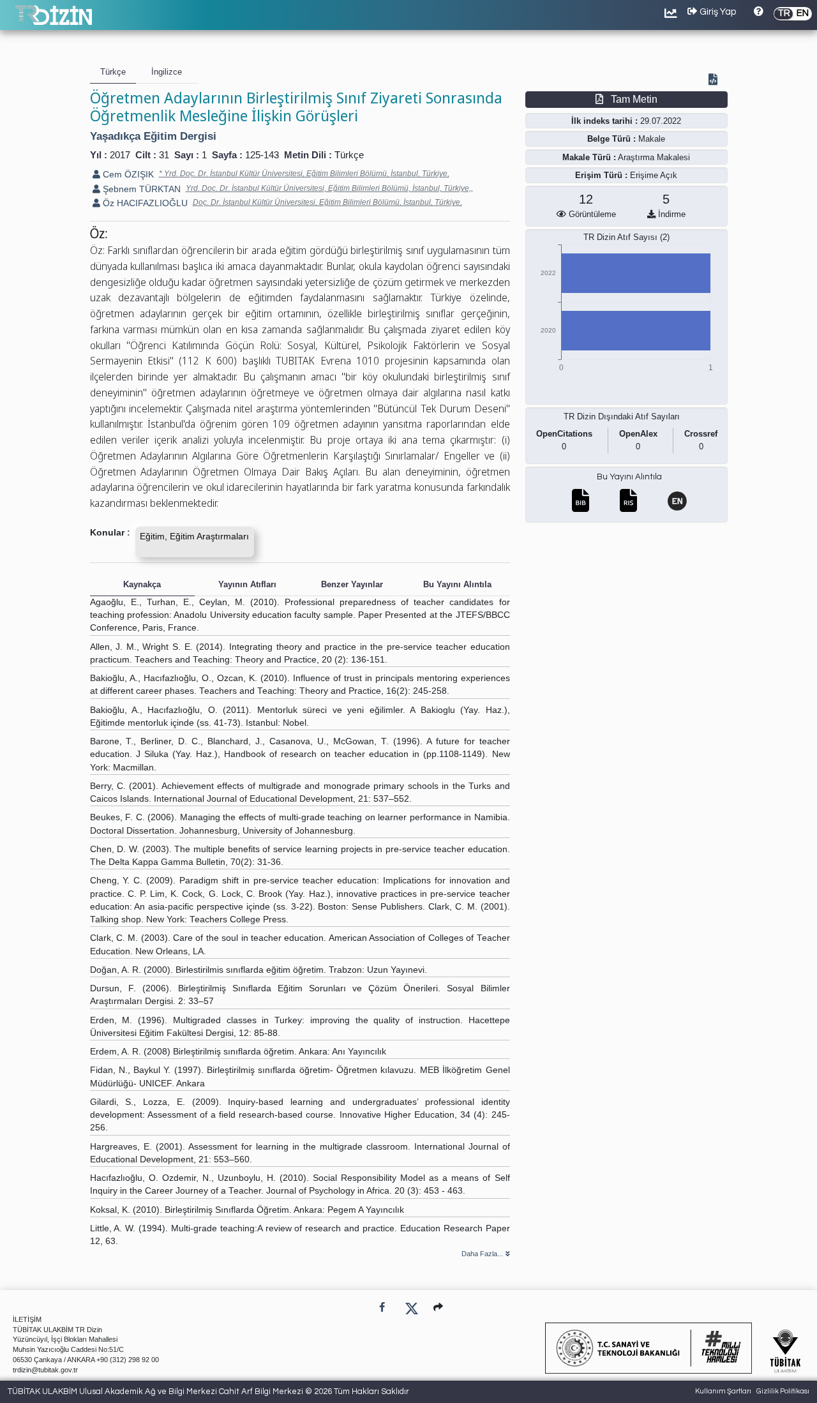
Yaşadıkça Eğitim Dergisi (153, 136)
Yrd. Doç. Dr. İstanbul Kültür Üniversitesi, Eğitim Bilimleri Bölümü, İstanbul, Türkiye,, (329, 188)
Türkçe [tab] (113, 72)
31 (164, 154)
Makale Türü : (589, 157)
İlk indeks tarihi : (604, 121)
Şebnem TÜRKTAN (140, 189)
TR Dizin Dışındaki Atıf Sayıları (622, 416)
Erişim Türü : (601, 175)
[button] (438, 1306)
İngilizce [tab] (166, 72)
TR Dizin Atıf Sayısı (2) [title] (626, 237)
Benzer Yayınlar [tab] (352, 584)
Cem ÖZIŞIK (127, 174)
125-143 (262, 154)
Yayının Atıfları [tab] (247, 584)
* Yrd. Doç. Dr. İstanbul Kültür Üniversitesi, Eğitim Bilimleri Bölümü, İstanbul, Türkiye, (304, 173)
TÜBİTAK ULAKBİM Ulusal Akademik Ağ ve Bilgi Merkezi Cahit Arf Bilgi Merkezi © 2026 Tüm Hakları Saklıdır (208, 1391)
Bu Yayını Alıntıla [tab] (457, 584)
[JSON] (715, 81)
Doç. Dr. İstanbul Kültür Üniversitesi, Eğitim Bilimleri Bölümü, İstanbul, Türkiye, (327, 202)
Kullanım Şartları (723, 1391)
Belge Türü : (611, 139)
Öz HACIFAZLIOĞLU (144, 203)
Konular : (110, 532)
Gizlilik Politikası (782, 1391)
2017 (120, 154)
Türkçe (349, 154)
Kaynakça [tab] (142, 584)
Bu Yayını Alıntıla (629, 476)
